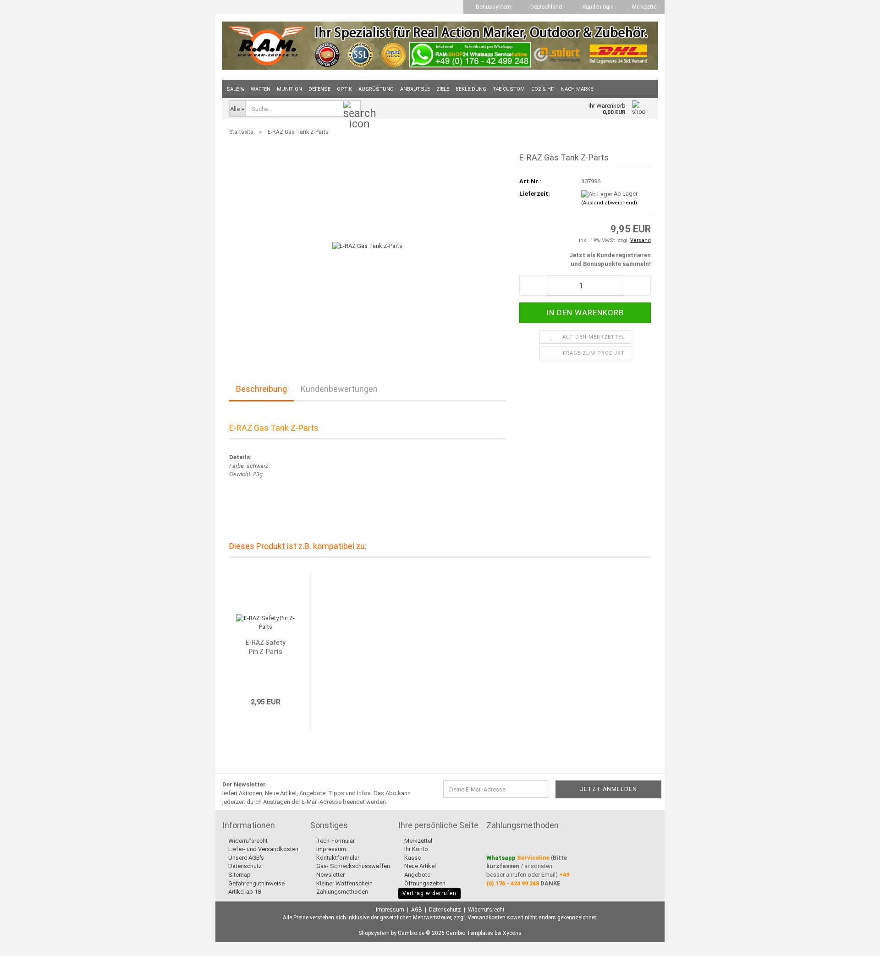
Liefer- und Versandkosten (262, 849)
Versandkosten (487, 917)
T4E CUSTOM (509, 89)
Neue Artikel (419, 866)
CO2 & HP (543, 89)
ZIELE (442, 89)
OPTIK (344, 89)
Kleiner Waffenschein (344, 883)
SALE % (235, 89)
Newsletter (330, 874)
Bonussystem (492, 7)
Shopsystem (374, 933)
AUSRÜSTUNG (376, 89)
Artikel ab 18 (244, 891)
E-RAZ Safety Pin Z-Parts (266, 647)
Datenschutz (244, 866)
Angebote (416, 874)
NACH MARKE (577, 89)
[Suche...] (352, 109)
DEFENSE (319, 89)
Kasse (412, 857)
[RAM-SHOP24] (440, 45)
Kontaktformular (337, 857)
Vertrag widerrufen (429, 893)
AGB (416, 910)
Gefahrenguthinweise (256, 883)
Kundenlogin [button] (597, 7)
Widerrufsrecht (247, 840)
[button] (543, 7)
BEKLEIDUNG (471, 89)
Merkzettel (643, 7)
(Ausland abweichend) (609, 203)
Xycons (512, 933)
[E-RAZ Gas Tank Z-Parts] (367, 245)
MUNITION (289, 89)
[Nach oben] (855, 942)
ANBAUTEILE (415, 89)
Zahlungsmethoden (341, 891)
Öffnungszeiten (424, 883)
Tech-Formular (335, 840)
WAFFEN (260, 89)
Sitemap (239, 874)
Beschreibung (261, 389)
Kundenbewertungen (339, 389)
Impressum (330, 849)
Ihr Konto (415, 849)
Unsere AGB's (245, 857)
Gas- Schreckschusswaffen (352, 866)
